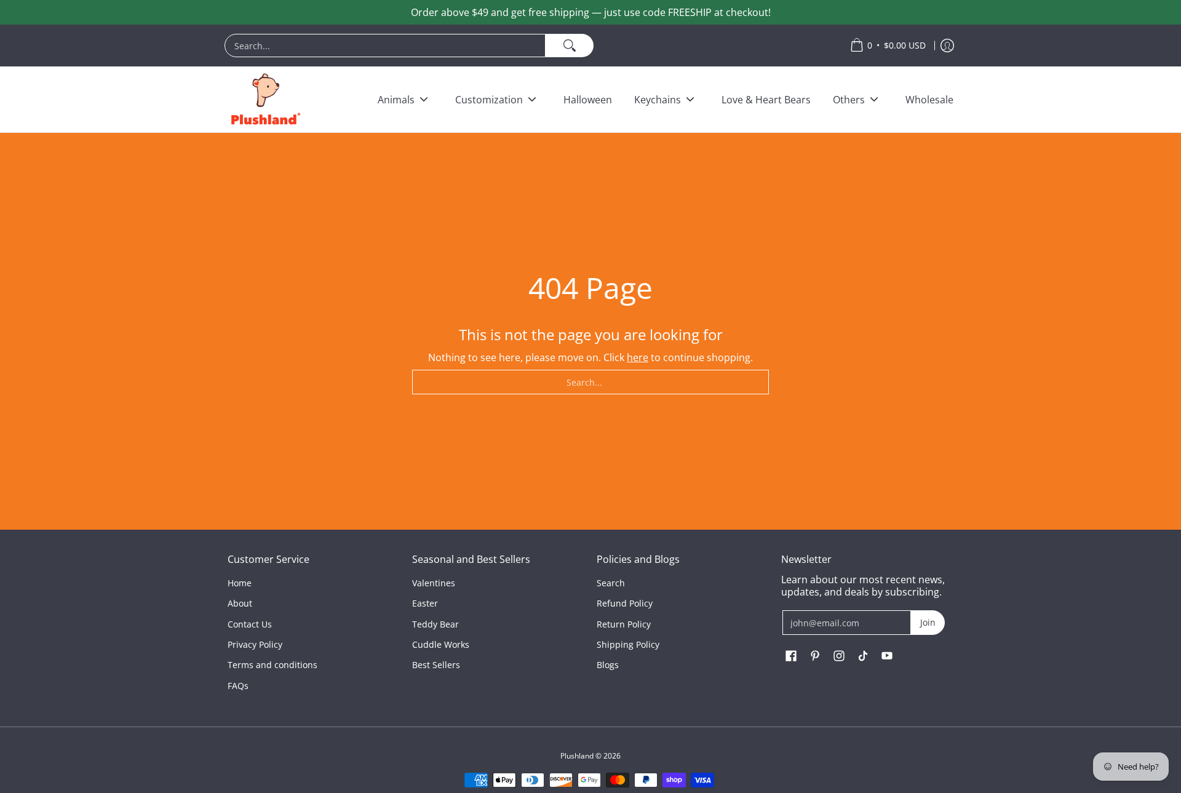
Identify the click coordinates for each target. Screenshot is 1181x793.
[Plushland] (264, 99)
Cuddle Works (440, 644)
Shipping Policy (628, 644)
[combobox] (385, 45)
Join (928, 622)
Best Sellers (436, 665)
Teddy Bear (435, 624)
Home (240, 583)
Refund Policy (625, 603)
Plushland (577, 756)
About (240, 603)
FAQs (238, 685)
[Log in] (947, 45)
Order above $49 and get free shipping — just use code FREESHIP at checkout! (591, 12)
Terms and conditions (272, 665)
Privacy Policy (255, 644)
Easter (425, 603)
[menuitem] (531, 45)
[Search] (570, 45)
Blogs (608, 665)
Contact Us (250, 624)
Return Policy (624, 624)
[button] (791, 656)
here (637, 357)
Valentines (433, 583)
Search (611, 583)
